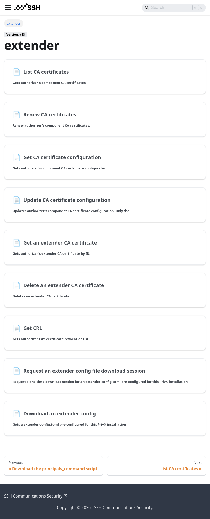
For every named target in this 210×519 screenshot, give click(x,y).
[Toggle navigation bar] (8, 8)
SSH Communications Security (33, 496)
